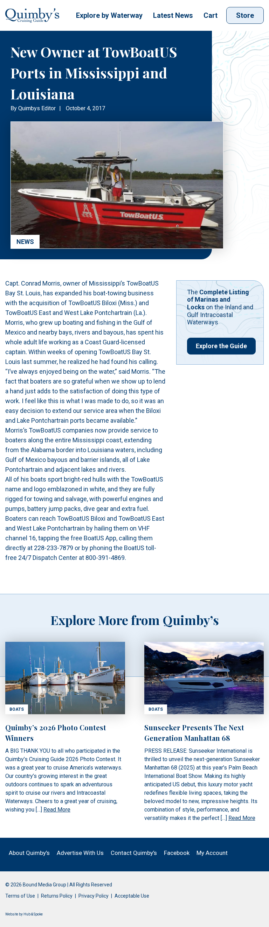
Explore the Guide (221, 346)
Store (245, 15)
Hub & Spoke (33, 914)
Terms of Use (20, 896)
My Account (212, 852)
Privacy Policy (93, 896)
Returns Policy (57, 896)
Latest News (173, 15)
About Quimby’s (29, 852)
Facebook (176, 852)
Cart (211, 15)
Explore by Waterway (109, 15)
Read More (56, 809)
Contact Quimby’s (134, 852)
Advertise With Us (80, 852)
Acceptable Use (132, 896)
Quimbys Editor (37, 108)
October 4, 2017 (85, 108)
